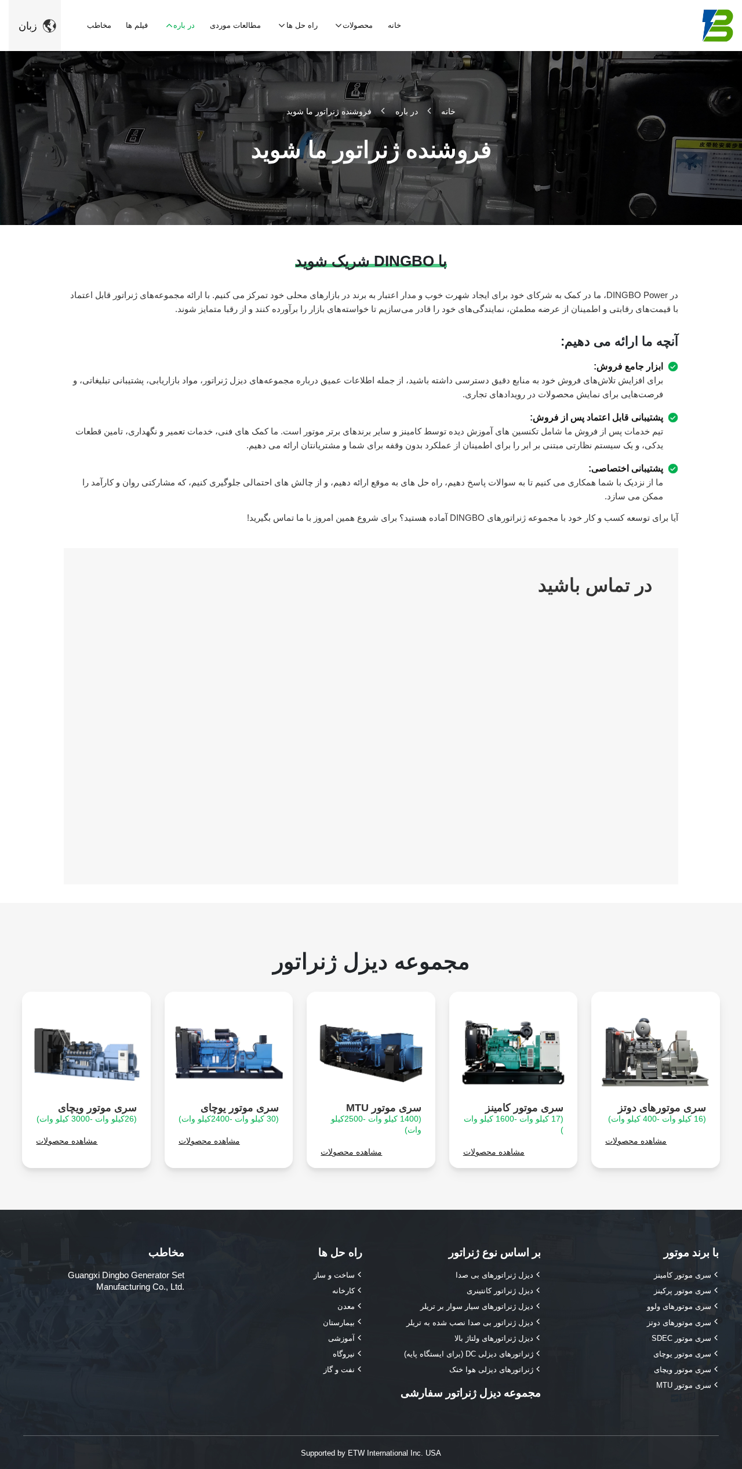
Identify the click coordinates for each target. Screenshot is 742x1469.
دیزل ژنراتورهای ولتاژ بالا (493, 1338)
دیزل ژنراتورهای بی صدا (494, 1275)
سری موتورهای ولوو (679, 1306)
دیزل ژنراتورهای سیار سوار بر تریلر (476, 1306)
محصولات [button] (358, 25)
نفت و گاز (339, 1369)
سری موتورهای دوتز (657, 1112)
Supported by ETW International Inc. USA (371, 1453)
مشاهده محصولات (636, 1141)
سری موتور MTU (376, 1118)
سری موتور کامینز (513, 1118)
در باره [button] (184, 25)
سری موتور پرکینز (682, 1290)
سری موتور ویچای (87, 1112)
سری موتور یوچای (229, 1112)
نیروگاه (344, 1354)
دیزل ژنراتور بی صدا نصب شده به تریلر (469, 1322)
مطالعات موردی (235, 25)
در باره (406, 111)
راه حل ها (340, 1252)
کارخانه (343, 1290)
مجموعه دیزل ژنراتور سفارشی (471, 1393)
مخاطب (99, 25)
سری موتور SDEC (681, 1338)
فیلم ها (137, 25)
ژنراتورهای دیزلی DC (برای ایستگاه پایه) (468, 1354)
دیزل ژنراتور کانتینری (500, 1290)
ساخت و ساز (334, 1275)
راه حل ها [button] (301, 25)
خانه (394, 25)
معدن (346, 1306)
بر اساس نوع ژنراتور (495, 1252)
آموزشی (341, 1338)
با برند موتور (691, 1252)
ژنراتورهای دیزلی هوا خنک (491, 1369)
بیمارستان (339, 1322)
